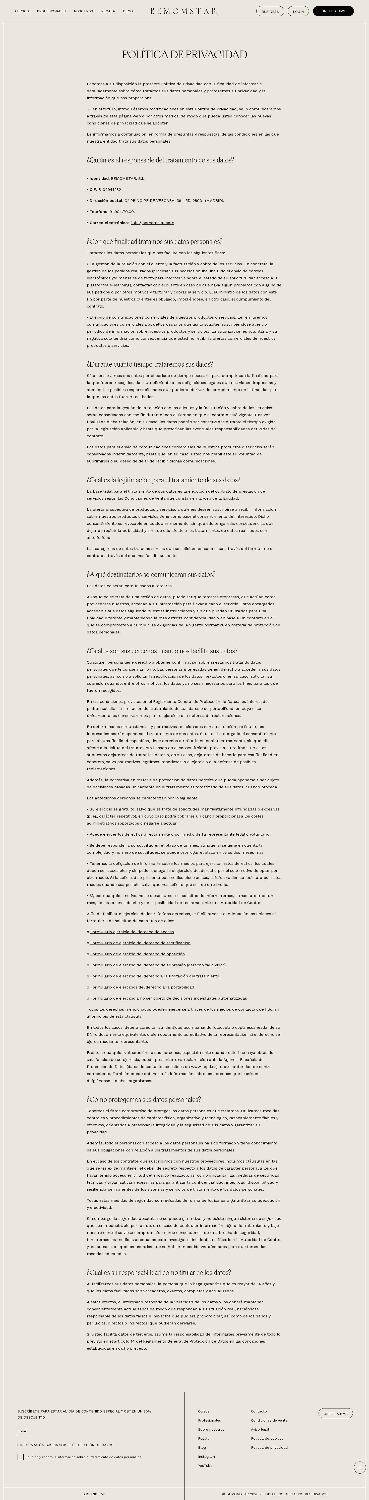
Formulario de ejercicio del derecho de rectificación (140, 942)
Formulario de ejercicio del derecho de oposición (137, 954)
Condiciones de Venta (145, 498)
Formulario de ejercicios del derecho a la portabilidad (142, 987)
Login (298, 12)
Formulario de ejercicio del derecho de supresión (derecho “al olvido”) (158, 965)
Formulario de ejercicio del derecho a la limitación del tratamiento (154, 976)
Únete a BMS (333, 11)
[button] (65, 1445)
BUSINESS (270, 12)
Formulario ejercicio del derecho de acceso (132, 931)
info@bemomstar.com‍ (152, 222)
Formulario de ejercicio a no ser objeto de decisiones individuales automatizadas (168, 998)
